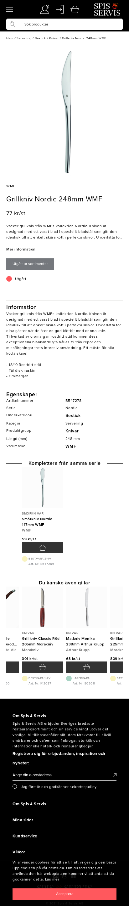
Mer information (21, 249)
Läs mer (52, 879)
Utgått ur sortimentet (30, 264)
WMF (70, 446)
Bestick (73, 415)
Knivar (72, 431)
